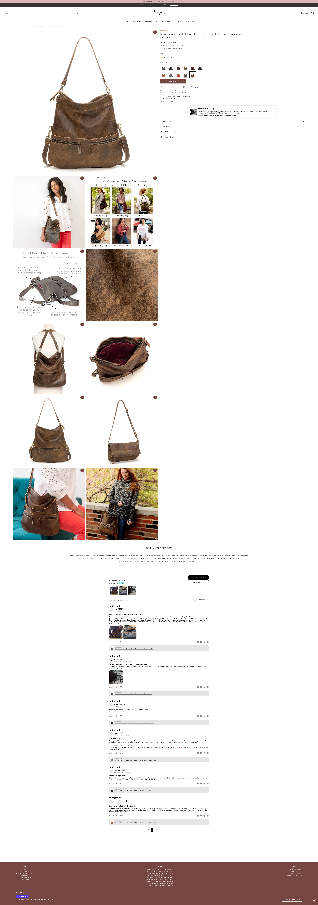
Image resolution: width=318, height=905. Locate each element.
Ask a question (198, 582)
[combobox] (41, 13)
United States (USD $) (293, 899)
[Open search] (191, 600)
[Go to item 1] (114, 590)
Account (307, 13)
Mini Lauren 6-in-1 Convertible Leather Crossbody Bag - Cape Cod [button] (134, 649)
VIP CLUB (180, 21)
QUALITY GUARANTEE (294, 875)
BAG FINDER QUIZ (168, 21)
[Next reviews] (276, 112)
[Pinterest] (18, 893)
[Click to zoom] (155, 32)
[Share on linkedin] (208, 642)
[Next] (315, 5)
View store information (168, 101)
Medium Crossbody (24, 26)
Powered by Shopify (48, 899)
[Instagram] (23, 893)
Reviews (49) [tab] (114, 600)
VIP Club (171, 5)
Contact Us (24, 875)
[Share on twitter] (201, 642)
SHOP (126, 21)
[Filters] (196, 600)
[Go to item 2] (123, 590)
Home (17, 26)
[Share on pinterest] (204, 642)
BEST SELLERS (136, 21)
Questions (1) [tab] (124, 600)
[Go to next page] (169, 830)
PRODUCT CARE (294, 873)
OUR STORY (190, 21)
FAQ (24, 869)
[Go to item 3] (132, 590)
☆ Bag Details (166, 126)
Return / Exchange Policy (24, 873)
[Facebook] (16, 893)
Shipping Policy (24, 871)
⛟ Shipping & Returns (169, 131)
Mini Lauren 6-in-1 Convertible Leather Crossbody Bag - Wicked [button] (133, 694)
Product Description (168, 121)
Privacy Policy (24, 879)
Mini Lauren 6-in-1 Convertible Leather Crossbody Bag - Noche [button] (133, 790)
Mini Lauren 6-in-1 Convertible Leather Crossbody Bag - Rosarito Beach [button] (135, 760)
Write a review (198, 577)
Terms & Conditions (24, 877)
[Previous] (3, 5)
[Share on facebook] (198, 642)
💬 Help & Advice (167, 137)
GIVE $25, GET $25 (295, 869)
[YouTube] (21, 893)
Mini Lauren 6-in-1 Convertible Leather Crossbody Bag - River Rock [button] (134, 723)
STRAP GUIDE (148, 21)
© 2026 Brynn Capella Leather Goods (28, 899)
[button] (164, 38)
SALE (157, 21)
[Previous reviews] (189, 112)
